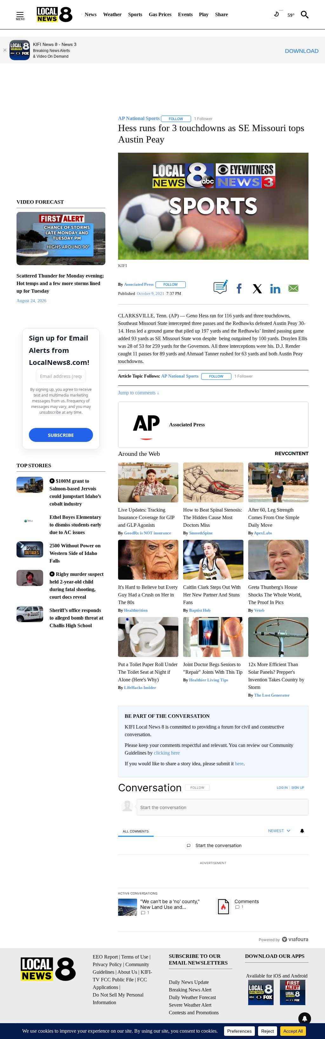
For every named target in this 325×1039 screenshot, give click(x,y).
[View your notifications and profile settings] (302, 831)
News (90, 14)
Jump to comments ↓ (138, 392)
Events (185, 14)
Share (221, 14)
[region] (213, 863)
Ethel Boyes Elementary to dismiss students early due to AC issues (75, 524)
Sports (135, 14)
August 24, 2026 (31, 300)
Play (204, 14)
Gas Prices (160, 14)
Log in (282, 787)
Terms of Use (134, 956)
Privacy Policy (107, 964)
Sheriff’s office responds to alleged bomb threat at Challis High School (76, 618)
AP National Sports (179, 376)
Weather (112, 14)
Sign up (297, 787)
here (239, 763)
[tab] (136, 831)
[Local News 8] (54, 14)
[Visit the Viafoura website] (295, 939)
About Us (127, 972)
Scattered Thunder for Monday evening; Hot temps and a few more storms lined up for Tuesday (60, 283)
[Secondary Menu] (25, 14)
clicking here (167, 752)
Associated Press (139, 284)
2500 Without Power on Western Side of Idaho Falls (75, 553)
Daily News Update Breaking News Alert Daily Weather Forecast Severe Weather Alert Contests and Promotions (194, 997)
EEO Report (105, 956)
